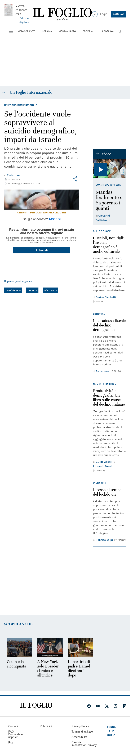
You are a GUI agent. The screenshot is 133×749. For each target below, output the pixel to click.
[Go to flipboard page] (124, 706)
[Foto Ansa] (109, 168)
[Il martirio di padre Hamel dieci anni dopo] (80, 647)
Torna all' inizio (111, 731)
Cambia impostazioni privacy (84, 744)
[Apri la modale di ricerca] (119, 31)
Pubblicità (46, 726)
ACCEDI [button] (55, 219)
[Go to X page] (107, 706)
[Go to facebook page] (89, 706)
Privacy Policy (80, 726)
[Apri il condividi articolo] (75, 179)
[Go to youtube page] (98, 706)
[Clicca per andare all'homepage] (36, 706)
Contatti (13, 726)
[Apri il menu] (11, 31)
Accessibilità (79, 736)
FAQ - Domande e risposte (15, 734)
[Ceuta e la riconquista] (19, 647)
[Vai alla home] (62, 14)
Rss (10, 742)
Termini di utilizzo (82, 731)
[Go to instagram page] (115, 706)
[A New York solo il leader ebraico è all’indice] (50, 647)
